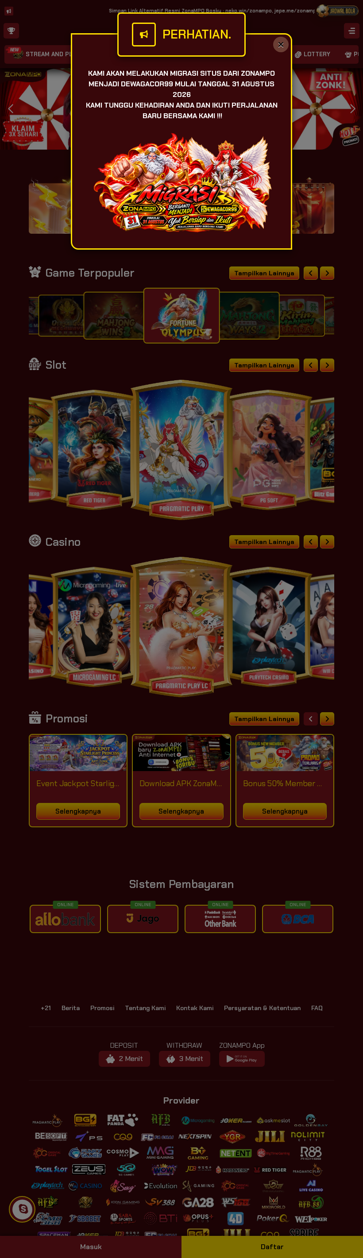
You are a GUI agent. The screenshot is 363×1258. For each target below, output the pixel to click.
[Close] (281, 44)
